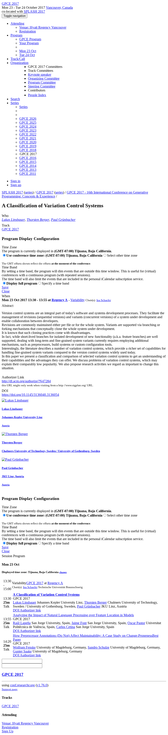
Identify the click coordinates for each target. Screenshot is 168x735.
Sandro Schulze (98, 647)
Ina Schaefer (103, 300)
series (29, 192)
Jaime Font (79, 623)
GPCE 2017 (44, 192)
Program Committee (42, 82)
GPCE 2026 (27, 118)
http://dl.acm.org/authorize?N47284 (26, 381)
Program (16, 35)
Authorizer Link (13, 377)
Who (5, 216)
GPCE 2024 (27, 126)
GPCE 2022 (27, 134)
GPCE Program (30, 39)
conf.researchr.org (22, 685)
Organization (19, 63)
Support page (10, 689)
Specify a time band (55, 283)
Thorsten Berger (38, 220)
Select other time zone (122, 255)
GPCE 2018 (27, 150)
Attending (17, 23)
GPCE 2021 (27, 138)
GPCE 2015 (27, 162)
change (63, 572)
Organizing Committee (44, 78)
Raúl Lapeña (22, 623)
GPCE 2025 (27, 122)
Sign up (15, 185)
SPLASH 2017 (34, 11)
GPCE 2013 (27, 170)
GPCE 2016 (27, 158)
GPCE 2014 (27, 166)
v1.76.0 (42, 685)
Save (5, 287)
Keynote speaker (39, 74)
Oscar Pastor (136, 623)
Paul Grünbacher (63, 220)
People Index (37, 95)
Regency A (60, 300)
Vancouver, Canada (59, 7)
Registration (27, 31)
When (6, 296)
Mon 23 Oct (27, 51)
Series (23, 107)
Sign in (15, 181)
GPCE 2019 (27, 146)
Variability (77, 300)
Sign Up (7, 731)
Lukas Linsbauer (13, 220)
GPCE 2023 (27, 130)
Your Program (29, 43)
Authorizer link (30, 610)
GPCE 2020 (27, 142)
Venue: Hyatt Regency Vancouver (42, 27)
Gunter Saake (22, 651)
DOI (5, 391)
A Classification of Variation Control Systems (46, 594)
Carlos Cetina (65, 627)
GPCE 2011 (27, 173)
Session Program (13, 556)
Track (6, 225)
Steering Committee (41, 86)
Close (6, 291)
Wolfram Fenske (24, 647)
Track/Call (17, 59)
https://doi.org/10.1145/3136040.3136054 (30, 395)
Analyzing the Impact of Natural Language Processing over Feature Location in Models (73, 615)
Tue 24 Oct (27, 55)
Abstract (7, 305)
